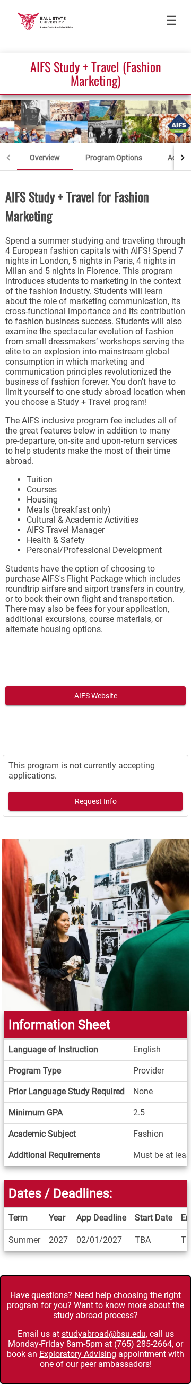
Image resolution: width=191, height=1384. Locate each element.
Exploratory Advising (77, 1354)
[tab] (45, 157)
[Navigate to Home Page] (45, 21)
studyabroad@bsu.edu (104, 1334)
